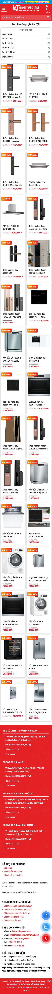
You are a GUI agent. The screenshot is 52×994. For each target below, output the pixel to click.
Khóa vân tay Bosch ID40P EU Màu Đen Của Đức (12, 183)
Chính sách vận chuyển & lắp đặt (18, 905)
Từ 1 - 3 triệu (7, 38)
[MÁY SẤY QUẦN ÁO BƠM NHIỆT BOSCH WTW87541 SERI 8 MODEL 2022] (13, 560)
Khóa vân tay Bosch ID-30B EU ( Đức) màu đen (13, 95)
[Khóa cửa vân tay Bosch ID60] (13, 253)
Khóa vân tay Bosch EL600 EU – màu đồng (38, 227)
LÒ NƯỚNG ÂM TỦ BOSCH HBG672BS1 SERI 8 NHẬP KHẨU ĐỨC (13, 623)
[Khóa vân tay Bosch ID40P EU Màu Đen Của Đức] (13, 165)
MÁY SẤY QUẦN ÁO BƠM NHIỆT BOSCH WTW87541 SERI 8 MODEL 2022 (13, 579)
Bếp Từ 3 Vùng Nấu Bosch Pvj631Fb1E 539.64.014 (11, 403)
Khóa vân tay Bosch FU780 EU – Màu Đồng (12, 315)
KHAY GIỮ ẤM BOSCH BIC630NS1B (37, 359)
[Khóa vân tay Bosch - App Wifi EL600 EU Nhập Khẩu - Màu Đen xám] (39, 253)
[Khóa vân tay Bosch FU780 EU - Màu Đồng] (13, 297)
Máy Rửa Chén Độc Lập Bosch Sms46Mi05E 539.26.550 (38, 579)
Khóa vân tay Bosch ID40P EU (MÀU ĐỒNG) (38, 139)
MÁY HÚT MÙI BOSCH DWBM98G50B (11, 227)
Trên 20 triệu (7, 56)
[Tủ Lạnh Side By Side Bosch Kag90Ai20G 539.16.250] (39, 693)
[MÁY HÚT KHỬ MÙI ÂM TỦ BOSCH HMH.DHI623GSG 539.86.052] (39, 77)
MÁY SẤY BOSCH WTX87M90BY (36, 623)
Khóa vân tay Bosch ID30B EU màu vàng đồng (11, 139)
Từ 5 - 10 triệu (8, 47)
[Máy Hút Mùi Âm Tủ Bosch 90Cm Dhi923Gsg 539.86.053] (39, 165)
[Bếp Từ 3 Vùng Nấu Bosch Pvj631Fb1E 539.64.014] (13, 385)
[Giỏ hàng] (47, 9)
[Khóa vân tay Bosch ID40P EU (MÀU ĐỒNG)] (39, 121)
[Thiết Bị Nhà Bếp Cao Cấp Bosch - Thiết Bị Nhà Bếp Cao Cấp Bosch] (26, 8)
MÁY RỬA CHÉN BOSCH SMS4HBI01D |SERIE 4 (38, 491)
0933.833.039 (18, 744)
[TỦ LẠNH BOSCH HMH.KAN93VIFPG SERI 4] (13, 693)
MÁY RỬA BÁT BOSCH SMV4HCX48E (12, 535)
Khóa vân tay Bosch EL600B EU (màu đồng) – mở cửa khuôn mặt (38, 447)
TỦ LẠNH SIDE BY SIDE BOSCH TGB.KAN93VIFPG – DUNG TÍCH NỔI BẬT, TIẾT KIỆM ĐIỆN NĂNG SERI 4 (38, 667)
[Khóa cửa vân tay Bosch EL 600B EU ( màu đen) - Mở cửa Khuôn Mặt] (13, 473)
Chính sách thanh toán (14, 916)
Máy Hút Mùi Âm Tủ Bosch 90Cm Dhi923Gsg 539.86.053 (38, 183)
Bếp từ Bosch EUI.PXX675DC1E (36, 535)
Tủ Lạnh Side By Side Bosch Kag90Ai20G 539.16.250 (38, 711)
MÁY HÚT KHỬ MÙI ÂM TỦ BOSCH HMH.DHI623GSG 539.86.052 (38, 95)
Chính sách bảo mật (12, 920)
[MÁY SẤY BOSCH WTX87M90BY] (39, 605)
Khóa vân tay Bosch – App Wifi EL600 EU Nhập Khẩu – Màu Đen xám (38, 271)
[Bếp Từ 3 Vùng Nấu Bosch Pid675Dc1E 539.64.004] (39, 297)
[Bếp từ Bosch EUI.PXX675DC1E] (39, 517)
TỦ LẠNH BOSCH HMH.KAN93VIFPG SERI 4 (12, 711)
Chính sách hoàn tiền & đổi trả (17, 913)
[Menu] (4, 9)
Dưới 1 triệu (7, 33)
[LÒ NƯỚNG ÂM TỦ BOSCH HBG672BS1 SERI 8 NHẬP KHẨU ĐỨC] (13, 605)
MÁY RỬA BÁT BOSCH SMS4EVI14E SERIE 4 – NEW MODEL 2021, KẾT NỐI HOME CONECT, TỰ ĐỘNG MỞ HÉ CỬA (12, 359)
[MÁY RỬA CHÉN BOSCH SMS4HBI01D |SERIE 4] (39, 473)
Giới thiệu (8, 867)
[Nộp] (48, 17)
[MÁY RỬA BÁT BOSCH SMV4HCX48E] (13, 517)
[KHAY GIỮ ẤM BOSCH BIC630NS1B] (39, 341)
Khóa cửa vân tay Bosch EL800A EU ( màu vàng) (13, 447)
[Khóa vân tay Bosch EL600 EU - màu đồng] (39, 209)
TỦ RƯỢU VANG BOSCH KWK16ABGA (12, 667)
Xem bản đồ (10, 754)
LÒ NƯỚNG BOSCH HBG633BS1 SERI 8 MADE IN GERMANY (37, 403)
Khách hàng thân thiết (13, 875)
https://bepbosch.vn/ (21, 931)
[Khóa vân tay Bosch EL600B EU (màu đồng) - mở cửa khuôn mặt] (39, 429)
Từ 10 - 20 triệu (8, 52)
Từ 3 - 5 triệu (7, 43)
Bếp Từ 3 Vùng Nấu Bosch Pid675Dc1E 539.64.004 (37, 315)
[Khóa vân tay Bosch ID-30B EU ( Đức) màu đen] (13, 77)
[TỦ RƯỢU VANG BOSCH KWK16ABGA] (13, 649)
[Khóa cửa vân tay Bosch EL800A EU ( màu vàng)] (13, 429)
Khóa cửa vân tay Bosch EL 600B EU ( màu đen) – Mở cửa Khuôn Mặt (11, 491)
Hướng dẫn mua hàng (13, 871)
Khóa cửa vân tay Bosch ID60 (10, 271)
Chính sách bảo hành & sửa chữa (18, 909)
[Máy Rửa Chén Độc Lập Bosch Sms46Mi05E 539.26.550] (39, 561)
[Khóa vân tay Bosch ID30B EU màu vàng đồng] (13, 121)
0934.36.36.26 (15, 942)
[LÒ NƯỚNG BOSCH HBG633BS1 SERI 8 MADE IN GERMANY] (39, 385)
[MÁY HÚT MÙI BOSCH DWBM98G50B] (13, 209)
